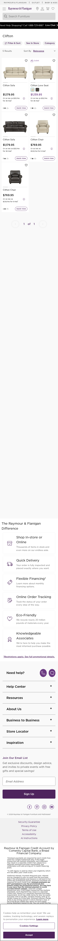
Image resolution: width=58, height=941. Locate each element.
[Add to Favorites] (26, 60)
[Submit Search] (5, 16)
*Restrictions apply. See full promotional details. (29, 657)
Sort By (27, 51)
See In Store (32, 43)
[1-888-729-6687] (43, 673)
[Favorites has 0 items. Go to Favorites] (52, 9)
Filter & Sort (14, 43)
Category (50, 43)
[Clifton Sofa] (15, 73)
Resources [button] (14, 698)
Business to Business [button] (22, 720)
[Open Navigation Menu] (4, 9)
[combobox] (29, 16)
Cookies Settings (29, 926)
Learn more (42, 919)
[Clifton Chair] (43, 127)
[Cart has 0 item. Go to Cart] (47, 9)
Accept (29, 935)
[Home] (20, 8)
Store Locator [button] (17, 731)
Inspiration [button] (15, 743)
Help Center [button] (16, 687)
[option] (15, 73)
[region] (29, 922)
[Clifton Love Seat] (43, 73)
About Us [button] (13, 709)
